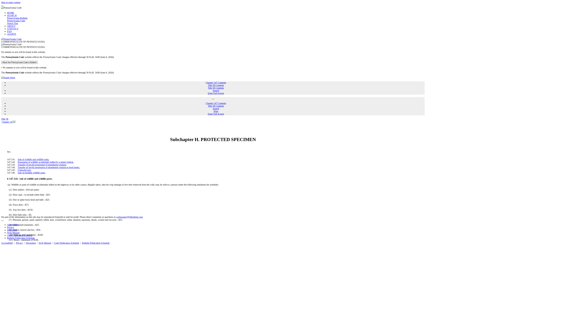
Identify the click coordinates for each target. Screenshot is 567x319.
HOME (10, 13)
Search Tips (12, 23)
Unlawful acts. (24, 170)
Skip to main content (10, 2)
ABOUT (11, 26)
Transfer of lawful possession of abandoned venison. (42, 164)
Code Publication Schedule (19, 235)
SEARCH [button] (12, 15)
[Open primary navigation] (2, 5)
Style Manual (13, 232)
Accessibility (13, 224)
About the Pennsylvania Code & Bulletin (19, 62)
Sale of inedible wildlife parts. (31, 172)
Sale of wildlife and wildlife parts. (33, 159)
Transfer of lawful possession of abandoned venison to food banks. (49, 167)
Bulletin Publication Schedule (21, 238)
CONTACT (12, 28)
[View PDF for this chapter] (14, 122)
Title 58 (4, 119)
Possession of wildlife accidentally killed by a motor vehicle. (46, 162)
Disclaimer (12, 230)
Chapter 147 (7, 122)
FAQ (9, 31)
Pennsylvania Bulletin (17, 18)
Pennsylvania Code (16, 20)
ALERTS (11, 34)
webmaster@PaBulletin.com (129, 217)
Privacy (10, 227)
